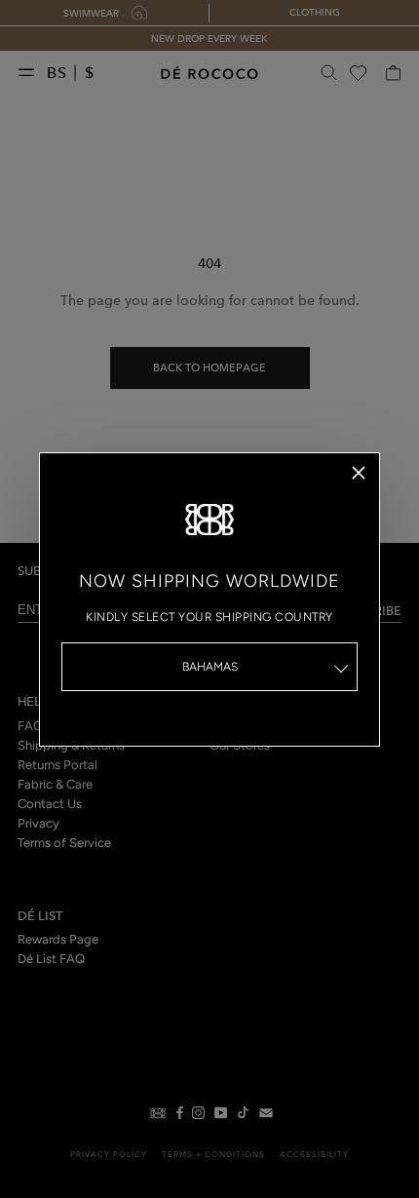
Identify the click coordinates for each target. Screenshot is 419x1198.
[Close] (358, 472)
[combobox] (209, 666)
